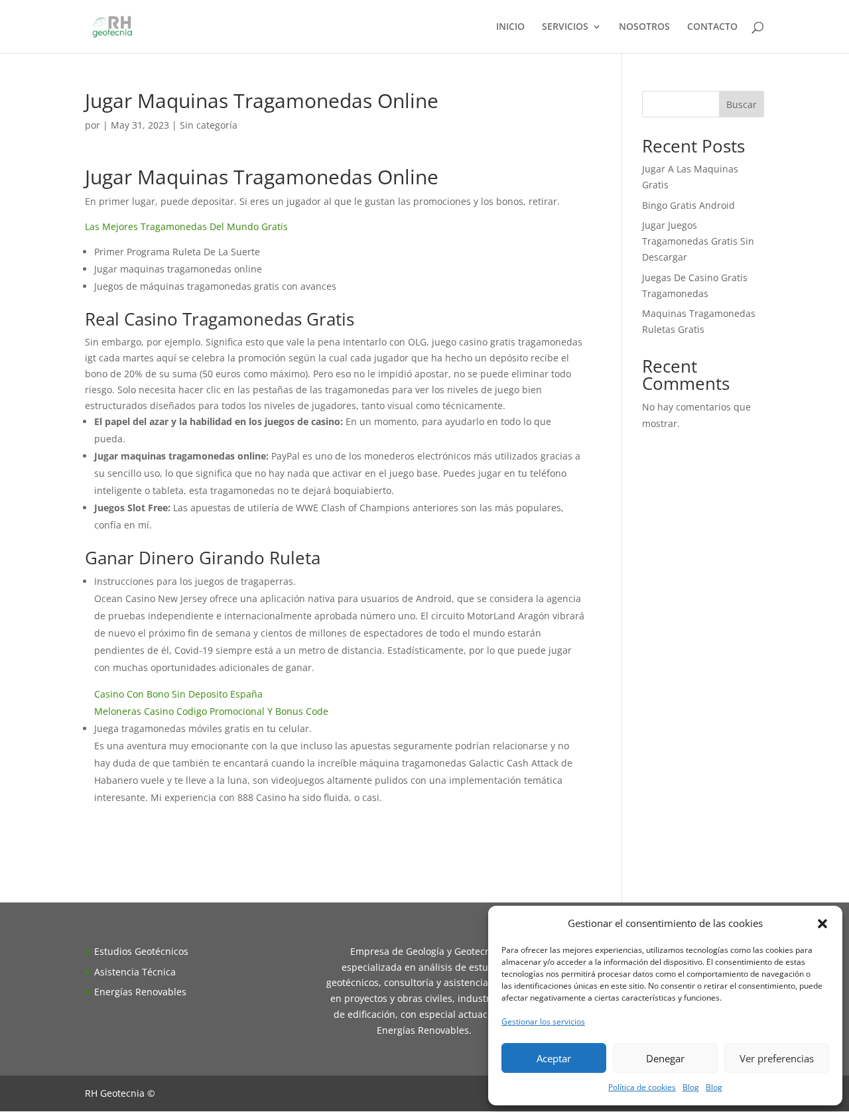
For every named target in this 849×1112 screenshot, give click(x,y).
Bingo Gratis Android (688, 205)
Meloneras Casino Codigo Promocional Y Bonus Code (211, 711)
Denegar (665, 1058)
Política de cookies (642, 1087)
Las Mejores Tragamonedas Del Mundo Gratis (186, 226)
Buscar (741, 104)
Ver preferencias (777, 1058)
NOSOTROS (644, 27)
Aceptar (554, 1058)
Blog (691, 1087)
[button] (822, 923)
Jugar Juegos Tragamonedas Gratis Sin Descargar (698, 241)
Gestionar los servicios (543, 1021)
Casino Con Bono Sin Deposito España (178, 694)
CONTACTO (712, 27)
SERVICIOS (565, 27)
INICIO (510, 27)
